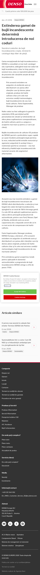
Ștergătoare (19, 545)
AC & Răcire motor (8, 534)
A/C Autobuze (7, 424)
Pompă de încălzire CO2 (10, 417)
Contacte (5, 387)
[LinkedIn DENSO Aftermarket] (10, 524)
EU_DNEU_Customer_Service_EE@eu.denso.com (19, 496)
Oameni (4, 376)
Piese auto (5, 439)
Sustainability (19, 351)
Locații (4, 384)
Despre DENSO (19, 20)
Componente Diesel (9, 538)
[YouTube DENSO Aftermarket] (4, 524)
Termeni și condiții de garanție (12, 395)
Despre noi (5, 373)
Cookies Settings (20, 297)
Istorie (4, 380)
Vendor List (7, 285)
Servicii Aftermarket (9, 413)
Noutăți (4, 477)
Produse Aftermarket (9, 410)
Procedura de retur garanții (11, 398)
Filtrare (20, 538)
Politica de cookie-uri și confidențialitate (16, 562)
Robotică (5, 421)
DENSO (12, 4)
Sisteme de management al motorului (15, 542)
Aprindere (20, 534)
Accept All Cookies (20, 291)
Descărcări (5, 465)
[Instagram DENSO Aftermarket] (22, 524)
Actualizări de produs (9, 450)
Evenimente (6, 481)
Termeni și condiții (8, 567)
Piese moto (6, 443)
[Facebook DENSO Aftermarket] (16, 524)
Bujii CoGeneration (8, 428)
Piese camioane (7, 447)
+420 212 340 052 (8, 492)
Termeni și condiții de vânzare (12, 391)
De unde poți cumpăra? (10, 462)
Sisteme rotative (8, 545)
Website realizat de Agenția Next (13, 571)
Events (5, 332)
